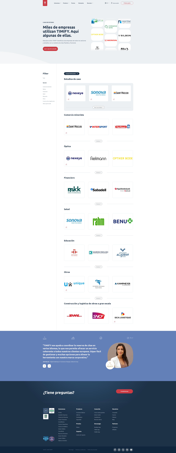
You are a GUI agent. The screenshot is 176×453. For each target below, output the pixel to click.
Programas (115, 427)
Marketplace (79, 417)
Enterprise (81, 3)
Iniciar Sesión (97, 415)
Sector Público (61, 438)
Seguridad (78, 419)
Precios (73, 3)
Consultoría (61, 431)
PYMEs (60, 412)
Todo (44, 78)
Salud (44, 94)
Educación (45, 96)
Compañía (114, 412)
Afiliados (114, 429)
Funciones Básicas (80, 412)
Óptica (44, 89)
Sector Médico (61, 429)
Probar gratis (127, 3)
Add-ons (78, 415)
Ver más (98, 141)
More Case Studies (98, 107)
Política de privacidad (92, 449)
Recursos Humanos (63, 433)
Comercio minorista (47, 86)
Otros (44, 98)
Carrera (114, 415)
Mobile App (97, 432)
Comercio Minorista (63, 417)
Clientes (114, 417)
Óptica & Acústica (62, 440)
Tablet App (97, 429)
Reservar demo (98, 419)
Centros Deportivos (63, 424)
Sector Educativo (62, 436)
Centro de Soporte (80, 435)
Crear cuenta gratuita (99, 412)
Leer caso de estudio (50, 49)
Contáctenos (124, 391)
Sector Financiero (62, 419)
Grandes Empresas (62, 415)
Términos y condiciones (80, 449)
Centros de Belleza (63, 426)
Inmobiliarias (61, 422)
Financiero (45, 91)
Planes (77, 427)
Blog (113, 419)
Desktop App (97, 427)
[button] (44, 366)
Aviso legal (71, 449)
